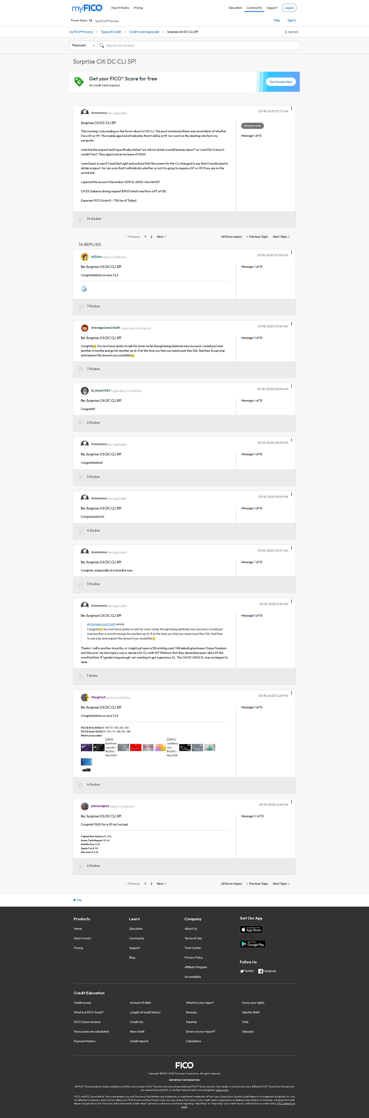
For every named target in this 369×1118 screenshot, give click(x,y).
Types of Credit (111, 32)
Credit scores (82, 1003)
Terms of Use (193, 938)
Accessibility (192, 977)
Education (235, 8)
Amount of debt (140, 1003)
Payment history (85, 1041)
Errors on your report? (200, 1031)
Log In (289, 8)
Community (254, 8)
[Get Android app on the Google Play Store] (253, 944)
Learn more (222, 1090)
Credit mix (136, 1022)
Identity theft (251, 1012)
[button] (291, 107)
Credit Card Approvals (144, 32)
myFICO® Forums (107, 21)
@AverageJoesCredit (101, 624)
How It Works (120, 8)
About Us (190, 928)
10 (255, 816)
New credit (137, 1031)
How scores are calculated (91, 1031)
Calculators (193, 1041)
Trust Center (192, 948)
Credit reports (139, 1041)
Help (277, 20)
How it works (82, 938)
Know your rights (253, 1003)
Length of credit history (145, 1012)
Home (78, 928)
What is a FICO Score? (89, 1012)
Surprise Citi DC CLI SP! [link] (182, 32)
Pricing (138, 8)
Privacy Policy (193, 957)
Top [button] (79, 900)
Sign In (292, 20)
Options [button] (293, 32)
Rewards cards (252, 125)
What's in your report (200, 1003)
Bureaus (191, 1012)
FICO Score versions (87, 1022)
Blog (132, 957)
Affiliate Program (195, 967)
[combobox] (198, 45)
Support (272, 8)
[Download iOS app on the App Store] (251, 929)
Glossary (248, 1031)
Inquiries (191, 1022)
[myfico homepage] (87, 8)
